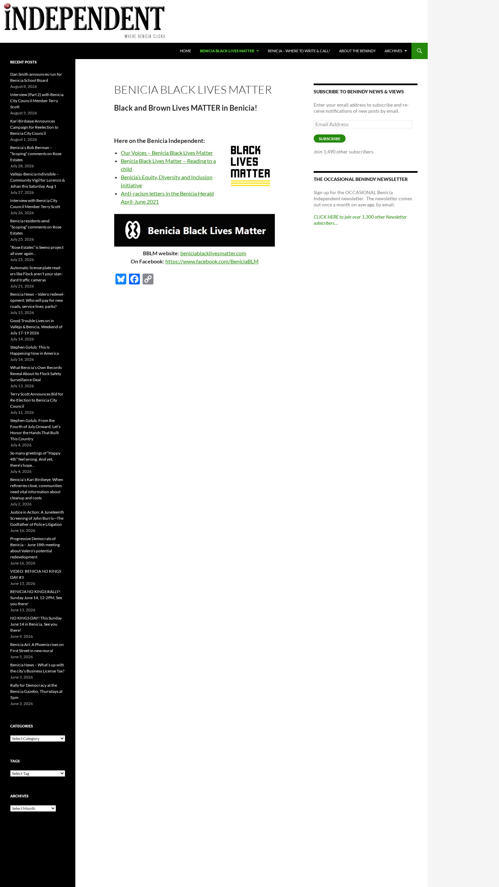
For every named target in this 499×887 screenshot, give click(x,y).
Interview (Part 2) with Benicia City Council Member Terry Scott (36, 100)
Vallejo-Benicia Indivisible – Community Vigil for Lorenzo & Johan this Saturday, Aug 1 (37, 180)
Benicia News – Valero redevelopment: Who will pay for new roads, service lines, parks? (37, 300)
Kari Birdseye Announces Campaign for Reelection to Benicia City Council (34, 127)
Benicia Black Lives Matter (227, 51)
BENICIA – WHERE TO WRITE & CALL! (299, 51)
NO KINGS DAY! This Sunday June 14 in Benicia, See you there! (36, 624)
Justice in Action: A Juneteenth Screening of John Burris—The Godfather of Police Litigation (37, 518)
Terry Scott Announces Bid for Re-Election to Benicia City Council (36, 400)
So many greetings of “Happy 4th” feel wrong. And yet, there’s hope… (35, 459)
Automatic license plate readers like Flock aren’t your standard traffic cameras (36, 273)
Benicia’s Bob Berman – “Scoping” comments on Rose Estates (35, 153)
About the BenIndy (357, 51)
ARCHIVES (393, 51)
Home (185, 51)
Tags (15, 761)
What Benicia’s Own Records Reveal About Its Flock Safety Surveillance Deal (36, 373)
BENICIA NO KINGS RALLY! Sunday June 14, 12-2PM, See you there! (36, 597)
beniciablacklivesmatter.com (213, 253)
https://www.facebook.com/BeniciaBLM (212, 261)
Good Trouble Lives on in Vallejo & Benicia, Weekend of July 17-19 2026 (36, 326)
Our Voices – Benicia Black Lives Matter (167, 152)
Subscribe (329, 138)
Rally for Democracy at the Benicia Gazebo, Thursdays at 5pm (36, 691)
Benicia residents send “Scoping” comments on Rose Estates (35, 227)
